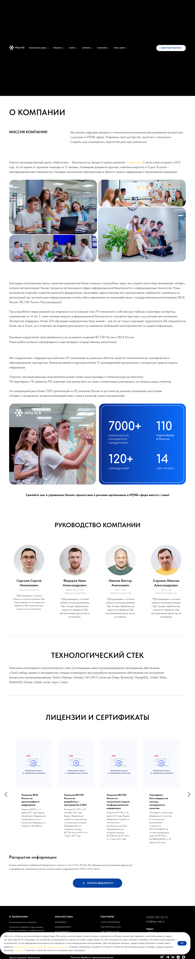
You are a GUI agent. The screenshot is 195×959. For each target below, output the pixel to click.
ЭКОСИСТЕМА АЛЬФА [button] (38, 48)
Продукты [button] (57, 48)
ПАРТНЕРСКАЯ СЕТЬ (111, 927)
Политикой (19, 950)
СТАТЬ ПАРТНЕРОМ (110, 922)
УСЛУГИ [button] (72, 48)
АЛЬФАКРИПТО (62, 931)
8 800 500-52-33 (157, 917)
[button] (171, 48)
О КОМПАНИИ (18, 916)
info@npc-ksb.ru (155, 921)
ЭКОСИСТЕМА (64, 916)
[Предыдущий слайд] (6, 794)
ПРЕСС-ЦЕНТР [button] (119, 48)
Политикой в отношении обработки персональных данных (40, 946)
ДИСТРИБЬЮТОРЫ (110, 931)
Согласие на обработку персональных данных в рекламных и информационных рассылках (27, 930)
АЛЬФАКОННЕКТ (63, 927)
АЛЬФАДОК (60, 922)
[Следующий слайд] (189, 794)
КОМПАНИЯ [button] (102, 48)
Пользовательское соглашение (23, 922)
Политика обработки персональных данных (92, 957)
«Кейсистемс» (134, 162)
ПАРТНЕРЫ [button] (86, 48)
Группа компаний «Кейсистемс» (25, 957)
